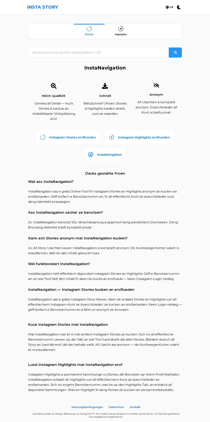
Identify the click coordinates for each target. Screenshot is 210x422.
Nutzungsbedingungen (87, 407)
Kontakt (135, 407)
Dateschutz (116, 407)
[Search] (175, 53)
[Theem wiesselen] (179, 7)
